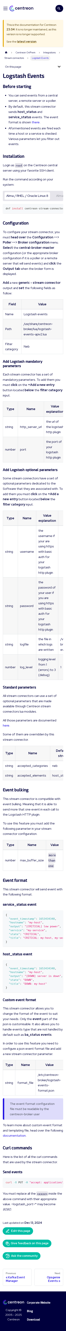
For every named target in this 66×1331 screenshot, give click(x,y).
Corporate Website (38, 1302)
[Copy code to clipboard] (59, 208)
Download (33, 1319)
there (36, 122)
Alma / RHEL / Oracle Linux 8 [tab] (27, 196)
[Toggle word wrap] (52, 208)
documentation (14, 1135)
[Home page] (6, 52)
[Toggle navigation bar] (5, 8)
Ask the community (24, 1256)
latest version (26, 41)
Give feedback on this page (30, 1243)
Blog (30, 1311)
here (6, 725)
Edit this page (20, 1231)
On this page (13, 67)
